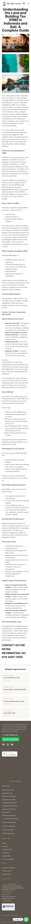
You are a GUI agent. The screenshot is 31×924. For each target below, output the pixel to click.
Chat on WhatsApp (12, 739)
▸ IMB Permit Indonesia (9, 815)
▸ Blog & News (6, 856)
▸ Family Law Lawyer (8, 833)
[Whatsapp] (26, 919)
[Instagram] (7, 744)
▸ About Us (5, 846)
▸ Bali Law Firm (6, 812)
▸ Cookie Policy (6, 874)
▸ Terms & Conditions (8, 868)
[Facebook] (3, 744)
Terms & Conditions (8, 922)
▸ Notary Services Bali (8, 809)
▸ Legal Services (7, 849)
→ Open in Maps (6, 892)
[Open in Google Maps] (15, 768)
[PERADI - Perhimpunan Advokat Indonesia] (8, 906)
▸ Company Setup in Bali (9, 803)
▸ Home (4, 843)
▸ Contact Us (6, 853)
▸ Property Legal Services (10, 806)
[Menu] (28, 3)
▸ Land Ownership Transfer (10, 818)
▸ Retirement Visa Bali (8, 799)
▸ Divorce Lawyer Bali (8, 826)
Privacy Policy (20, 922)
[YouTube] (12, 744)
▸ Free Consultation (8, 859)
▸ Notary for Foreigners (9, 822)
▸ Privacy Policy (6, 871)
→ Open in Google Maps (15, 781)
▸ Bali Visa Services (8, 790)
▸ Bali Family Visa (7, 793)
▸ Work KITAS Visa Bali (9, 796)
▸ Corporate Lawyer (8, 830)
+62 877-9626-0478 (11, 735)
